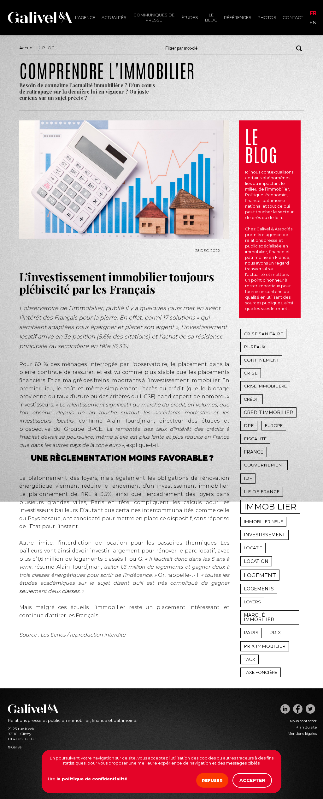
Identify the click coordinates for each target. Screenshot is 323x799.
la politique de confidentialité (91, 778)
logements (259, 589)
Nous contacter (303, 721)
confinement (261, 360)
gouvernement (264, 464)
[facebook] (297, 709)
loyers (252, 601)
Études (189, 17)
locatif (253, 547)
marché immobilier (259, 617)
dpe (249, 425)
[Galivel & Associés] (40, 21)
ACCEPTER (252, 780)
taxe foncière (260, 672)
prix (275, 633)
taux (249, 659)
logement (260, 575)
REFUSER (212, 780)
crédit (251, 399)
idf (248, 478)
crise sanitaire (263, 333)
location (256, 561)
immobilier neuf (263, 521)
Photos (267, 17)
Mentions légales (302, 733)
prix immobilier (264, 646)
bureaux (255, 346)
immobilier (270, 507)
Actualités (114, 17)
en (313, 22)
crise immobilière (265, 385)
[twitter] (310, 709)
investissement (264, 535)
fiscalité (255, 438)
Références (237, 17)
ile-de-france (261, 491)
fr (313, 13)
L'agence (85, 17)
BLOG (48, 47)
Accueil (26, 47)
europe (274, 425)
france (253, 452)
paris (251, 633)
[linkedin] (285, 709)
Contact (293, 17)
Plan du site (306, 727)
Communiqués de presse (153, 17)
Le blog (211, 17)
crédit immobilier (268, 412)
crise (250, 372)
